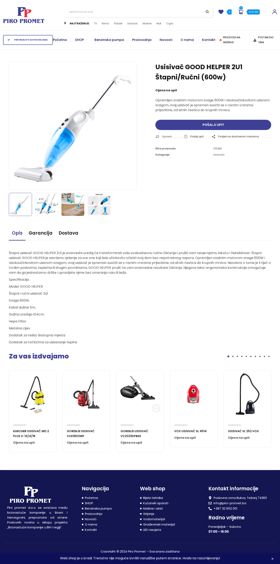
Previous (16, 124)
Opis (17, 233)
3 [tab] (237, 356)
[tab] (17, 235)
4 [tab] (241, 356)
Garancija (40, 233)
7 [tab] (255, 356)
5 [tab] (246, 356)
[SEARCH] (207, 11)
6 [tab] (251, 356)
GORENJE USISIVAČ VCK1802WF (80, 433)
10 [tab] (269, 356)
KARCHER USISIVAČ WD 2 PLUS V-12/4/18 (31, 433)
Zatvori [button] (272, 559)
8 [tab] (260, 356)
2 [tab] (232, 356)
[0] (240, 11)
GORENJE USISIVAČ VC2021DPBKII (134, 433)
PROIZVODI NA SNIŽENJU (231, 40)
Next (129, 124)
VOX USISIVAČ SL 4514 (190, 431)
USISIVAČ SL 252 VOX (243, 431)
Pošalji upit (213, 124)
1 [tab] (228, 356)
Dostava (68, 233)
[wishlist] (221, 11)
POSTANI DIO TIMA (266, 40)
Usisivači (218, 154)
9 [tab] (264, 356)
